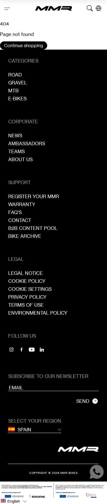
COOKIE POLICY (27, 281)
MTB (13, 90)
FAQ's (15, 212)
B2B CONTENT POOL (32, 228)
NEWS (15, 135)
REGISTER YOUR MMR (33, 196)
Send (82, 401)
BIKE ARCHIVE (24, 236)
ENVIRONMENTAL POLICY (37, 313)
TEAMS (16, 151)
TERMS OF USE (26, 305)
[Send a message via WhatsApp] (96, 471)
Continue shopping (23, 45)
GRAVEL (17, 83)
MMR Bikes (69, 472)
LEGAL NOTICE (25, 273)
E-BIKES (17, 98)
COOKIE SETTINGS (30, 289)
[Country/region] (98, 8)
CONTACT (19, 220)
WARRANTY (21, 204)
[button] (53, 501)
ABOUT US (20, 159)
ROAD (15, 75)
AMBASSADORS (26, 143)
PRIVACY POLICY (27, 297)
